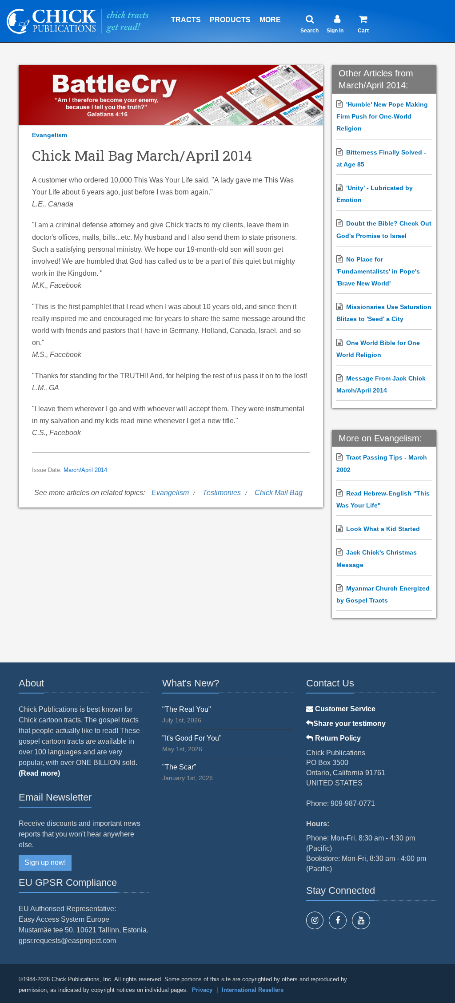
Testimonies (222, 492)
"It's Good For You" (192, 738)
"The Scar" (179, 767)
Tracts (186, 20)
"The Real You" (186, 709)
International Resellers (252, 990)
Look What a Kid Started (383, 528)
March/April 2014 (85, 470)
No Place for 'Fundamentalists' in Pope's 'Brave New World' (378, 271)
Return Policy (337, 738)
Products (230, 20)
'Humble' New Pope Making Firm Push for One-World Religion (382, 116)
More (270, 20)
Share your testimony (349, 723)
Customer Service (344, 709)
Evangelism (49, 135)
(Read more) (39, 773)
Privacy (202, 990)
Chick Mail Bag (279, 492)
